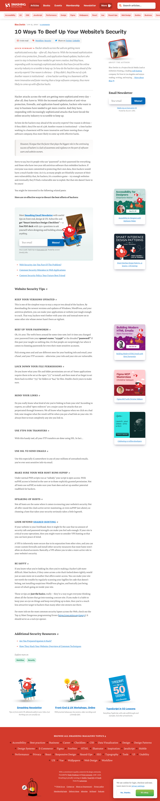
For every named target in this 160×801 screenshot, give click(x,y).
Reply (28, 775)
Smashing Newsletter (29, 707)
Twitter (69, 40)
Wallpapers (83, 15)
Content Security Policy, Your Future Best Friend (42, 275)
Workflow (39, 40)
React (94, 15)
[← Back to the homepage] (16, 6)
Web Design (126, 15)
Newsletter (90, 5)
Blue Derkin (20, 24)
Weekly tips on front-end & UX (127, 108)
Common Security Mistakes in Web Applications (42, 270)
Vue (102, 15)
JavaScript (37, 15)
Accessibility (10, 15)
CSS (27, 15)
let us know (110, 762)
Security (47, 40)
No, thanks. (125, 793)
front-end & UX (42, 250)
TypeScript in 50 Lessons (120, 708)
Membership (73, 5)
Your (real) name (101, 798)
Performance (51, 15)
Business (148, 15)
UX (20, 15)
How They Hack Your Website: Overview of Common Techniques (50, 646)
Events (58, 5)
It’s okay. (145, 793)
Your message (99, 771)
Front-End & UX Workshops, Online (75, 707)
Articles (35, 5)
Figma (72, 15)
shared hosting (44, 522)
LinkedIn (76, 40)
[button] (153, 5)
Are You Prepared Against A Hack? (35, 641)
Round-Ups (112, 15)
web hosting (137, 71)
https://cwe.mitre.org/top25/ (71, 615)
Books (46, 5)
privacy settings (138, 786)
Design (63, 15)
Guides (138, 15)
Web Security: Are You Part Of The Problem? (40, 264)
